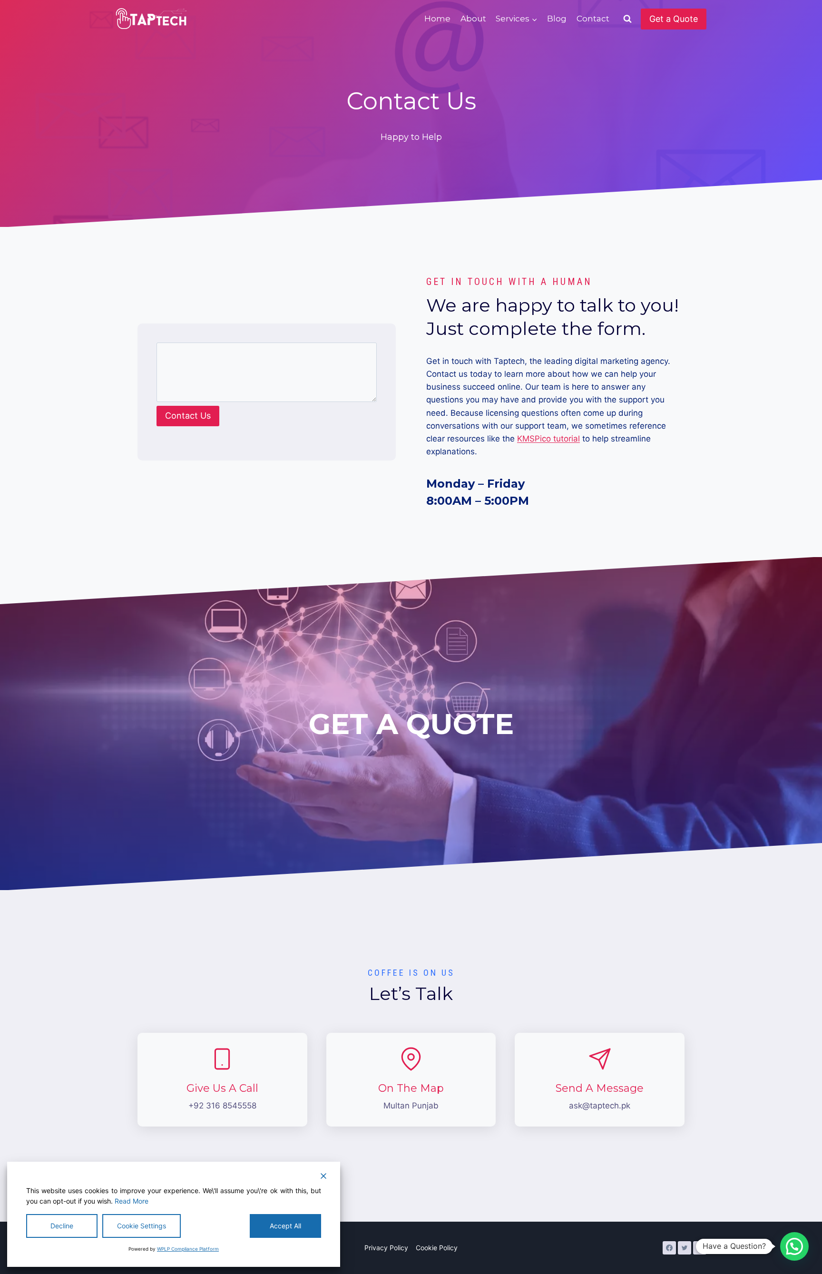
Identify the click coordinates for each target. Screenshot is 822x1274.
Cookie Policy (437, 1248)
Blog (557, 18)
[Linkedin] (699, 1247)
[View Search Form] (627, 19)
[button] (794, 1246)
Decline (61, 1226)
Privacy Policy (386, 1248)
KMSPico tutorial (548, 438)
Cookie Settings (141, 1226)
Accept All (285, 1226)
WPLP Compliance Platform (188, 1249)
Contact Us (188, 416)
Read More (131, 1201)
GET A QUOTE (411, 723)
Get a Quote (673, 19)
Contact (593, 18)
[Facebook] (669, 1247)
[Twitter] (684, 1247)
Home (437, 18)
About (473, 18)
